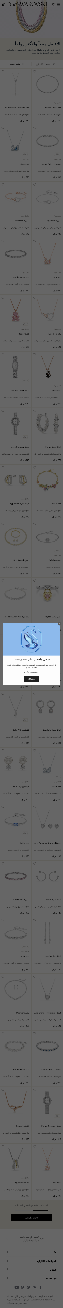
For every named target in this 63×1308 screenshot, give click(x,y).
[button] (59, 623)
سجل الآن (31, 679)
